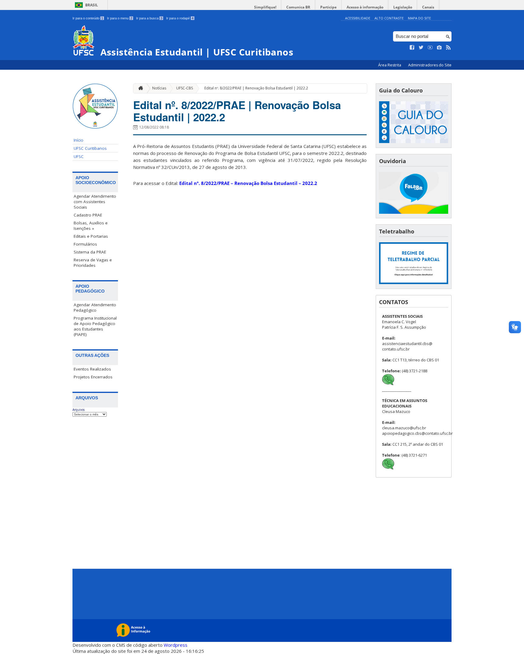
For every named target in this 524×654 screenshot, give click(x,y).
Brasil (91, 5)
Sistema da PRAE (90, 252)
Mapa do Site (419, 18)
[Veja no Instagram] (439, 47)
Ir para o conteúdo (87, 18)
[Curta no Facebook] (412, 47)
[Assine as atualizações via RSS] (448, 47)
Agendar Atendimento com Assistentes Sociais (95, 201)
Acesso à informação (365, 7)
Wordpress (175, 645)
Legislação (402, 7)
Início (78, 140)
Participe (328, 7)
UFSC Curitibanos (90, 148)
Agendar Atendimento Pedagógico (95, 307)
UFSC (79, 156)
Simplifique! (265, 7)
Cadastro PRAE (88, 215)
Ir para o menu (119, 18)
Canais (428, 7)
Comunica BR (298, 7)
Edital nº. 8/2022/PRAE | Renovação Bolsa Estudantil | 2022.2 (256, 88)
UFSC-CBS (184, 88)
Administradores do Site (430, 65)
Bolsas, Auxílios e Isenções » (91, 225)
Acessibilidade (357, 18)
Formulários (85, 244)
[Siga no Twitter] (421, 47)
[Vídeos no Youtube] (430, 47)
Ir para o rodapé (179, 18)
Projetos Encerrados (93, 377)
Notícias (159, 88)
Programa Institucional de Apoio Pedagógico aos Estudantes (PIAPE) (95, 326)
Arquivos (78, 409)
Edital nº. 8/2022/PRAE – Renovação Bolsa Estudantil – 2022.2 (248, 183)
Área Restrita (390, 65)
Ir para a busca (149, 18)
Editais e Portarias (91, 236)
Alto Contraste (389, 18)
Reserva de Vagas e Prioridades (93, 262)
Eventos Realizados (92, 369)
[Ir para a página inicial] (139, 88)
